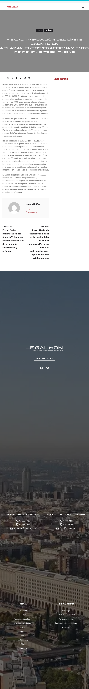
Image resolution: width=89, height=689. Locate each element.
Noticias (48, 30)
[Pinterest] (12, 78)
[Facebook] (4, 78)
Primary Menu (83, 7)
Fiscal (39, 30)
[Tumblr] (16, 78)
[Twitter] (8, 78)
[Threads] (29, 78)
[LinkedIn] (21, 78)
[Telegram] (25, 78)
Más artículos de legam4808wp (33, 211)
